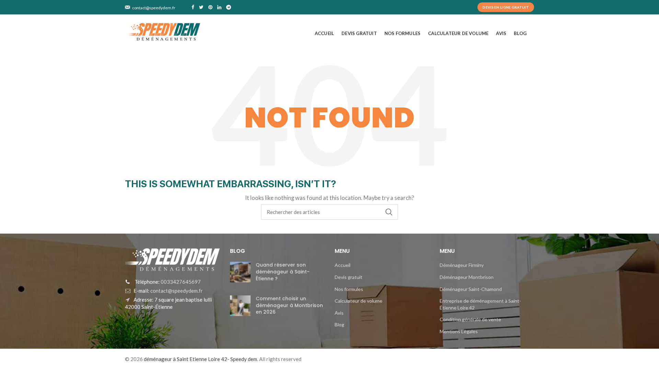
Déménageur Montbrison (467, 277)
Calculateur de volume (358, 301)
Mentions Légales (459, 331)
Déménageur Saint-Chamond (471, 289)
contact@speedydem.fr (176, 291)
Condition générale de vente (470, 319)
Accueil (342, 265)
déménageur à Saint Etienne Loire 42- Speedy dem (200, 359)
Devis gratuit (348, 277)
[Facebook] (193, 7)
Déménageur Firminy (462, 265)
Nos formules (349, 289)
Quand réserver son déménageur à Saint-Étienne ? (283, 271)
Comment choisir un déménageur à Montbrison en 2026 (289, 305)
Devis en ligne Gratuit (506, 7)
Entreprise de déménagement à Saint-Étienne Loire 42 (480, 304)
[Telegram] (228, 7)
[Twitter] (201, 7)
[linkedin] (219, 7)
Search (388, 212)
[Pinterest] (210, 7)
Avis (339, 313)
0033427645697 (180, 282)
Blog (339, 324)
